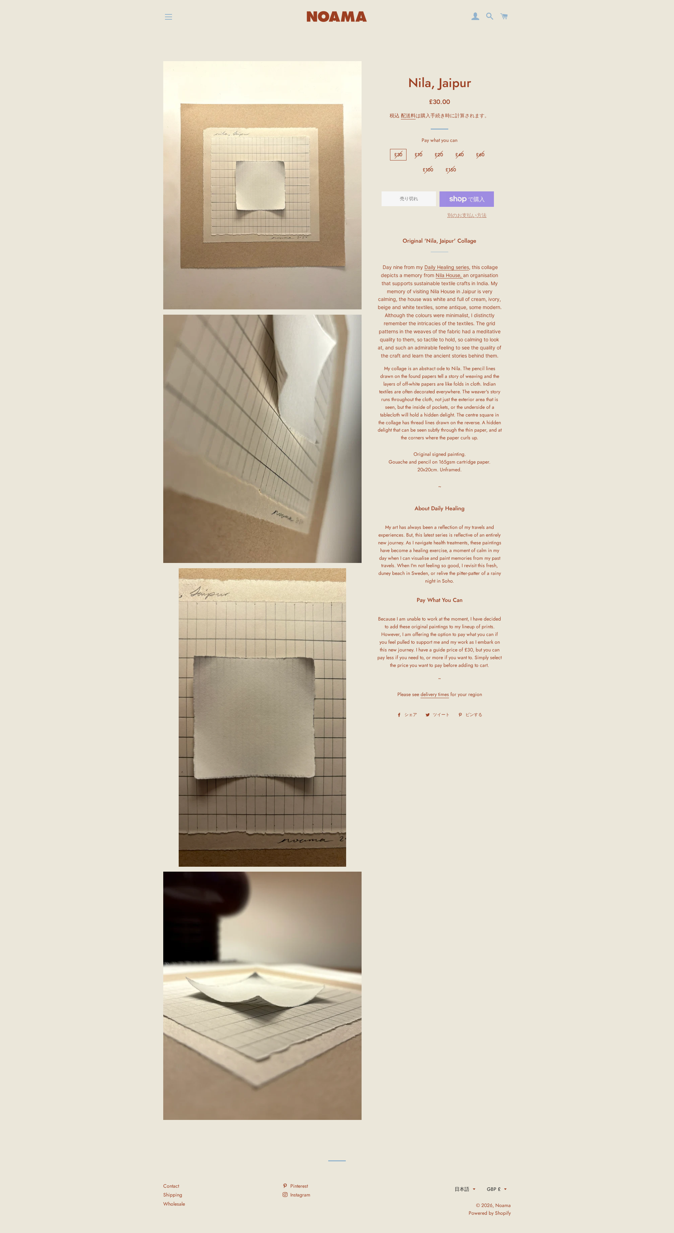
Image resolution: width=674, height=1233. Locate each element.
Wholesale (174, 1203)
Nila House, (449, 275)
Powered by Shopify (490, 1212)
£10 (418, 154)
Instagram (299, 1194)
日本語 (462, 1189)
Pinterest (298, 1185)
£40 (459, 154)
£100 (428, 169)
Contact (171, 1185)
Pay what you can (439, 140)
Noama (503, 1205)
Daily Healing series (446, 267)
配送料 (408, 115)
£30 (398, 154)
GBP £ (494, 1189)
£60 (480, 154)
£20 (439, 154)
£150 (450, 169)
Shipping (172, 1194)
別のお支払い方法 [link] (467, 215)
